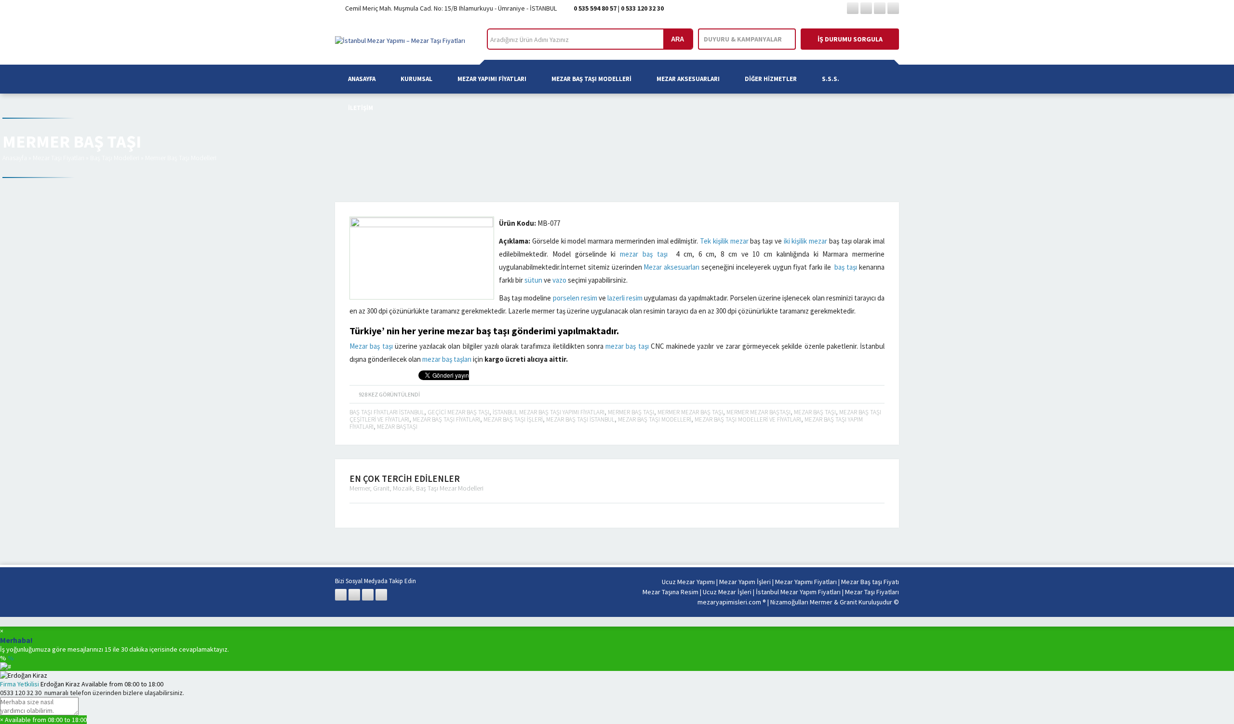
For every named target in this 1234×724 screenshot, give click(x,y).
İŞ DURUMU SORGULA (850, 39)
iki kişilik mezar (806, 241)
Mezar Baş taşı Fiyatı (870, 581)
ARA (677, 39)
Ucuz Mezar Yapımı (688, 581)
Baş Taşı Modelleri (114, 157)
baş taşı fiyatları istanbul (386, 412)
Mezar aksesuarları (671, 267)
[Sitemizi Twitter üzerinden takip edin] (866, 8)
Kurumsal (416, 79)
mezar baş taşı (644, 254)
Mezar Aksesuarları (688, 79)
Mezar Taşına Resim (670, 591)
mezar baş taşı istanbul (580, 419)
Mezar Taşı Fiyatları (58, 157)
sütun (533, 280)
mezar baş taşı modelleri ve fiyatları (748, 419)
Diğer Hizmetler (771, 79)
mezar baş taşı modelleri (654, 419)
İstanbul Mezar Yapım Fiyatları (798, 591)
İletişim (360, 108)
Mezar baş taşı (371, 346)
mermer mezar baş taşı (690, 412)
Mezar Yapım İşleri (745, 581)
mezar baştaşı (397, 427)
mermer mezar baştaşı (758, 412)
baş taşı (845, 267)
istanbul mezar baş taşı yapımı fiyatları (548, 412)
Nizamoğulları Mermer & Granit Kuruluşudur (832, 602)
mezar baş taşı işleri (513, 419)
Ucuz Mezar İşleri (727, 591)
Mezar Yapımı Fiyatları (491, 79)
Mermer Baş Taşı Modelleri (180, 157)
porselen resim (575, 297)
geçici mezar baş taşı (458, 412)
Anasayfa (362, 79)
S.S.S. (830, 79)
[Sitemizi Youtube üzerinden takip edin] (893, 8)
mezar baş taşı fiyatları (446, 419)
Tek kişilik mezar (724, 241)
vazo (559, 280)
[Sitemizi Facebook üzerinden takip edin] (852, 8)
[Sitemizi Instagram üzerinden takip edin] (879, 8)
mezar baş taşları (446, 359)
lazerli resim (625, 297)
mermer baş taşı (631, 412)
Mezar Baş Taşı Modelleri (591, 79)
